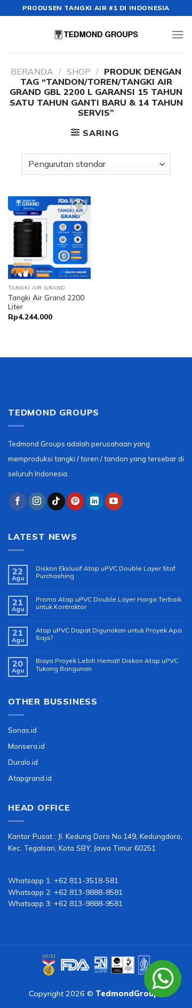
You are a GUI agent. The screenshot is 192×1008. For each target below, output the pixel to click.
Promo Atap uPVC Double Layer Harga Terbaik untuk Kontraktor (108, 603)
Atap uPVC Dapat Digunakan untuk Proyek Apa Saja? (109, 634)
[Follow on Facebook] (18, 501)
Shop (79, 71)
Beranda (32, 71)
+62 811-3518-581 (86, 880)
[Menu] (177, 34)
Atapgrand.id (30, 777)
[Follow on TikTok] (56, 501)
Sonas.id (22, 729)
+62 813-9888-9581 (88, 903)
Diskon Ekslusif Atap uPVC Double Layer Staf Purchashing (105, 572)
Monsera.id (26, 745)
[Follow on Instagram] (37, 501)
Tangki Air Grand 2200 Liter (46, 302)
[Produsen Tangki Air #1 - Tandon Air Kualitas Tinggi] (96, 34)
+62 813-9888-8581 (88, 892)
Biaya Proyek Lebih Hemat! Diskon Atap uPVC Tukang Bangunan (107, 664)
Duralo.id (23, 761)
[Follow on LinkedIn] (94, 501)
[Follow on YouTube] (114, 501)
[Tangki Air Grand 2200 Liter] (49, 237)
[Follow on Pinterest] (75, 501)
